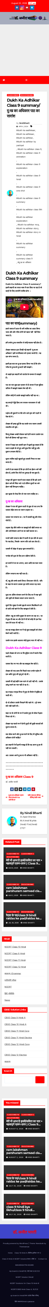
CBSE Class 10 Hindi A (15, 1024)
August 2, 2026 (16, 1157)
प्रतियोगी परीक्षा (10, 980)
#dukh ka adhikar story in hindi (28, 234)
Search (8, 1071)
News (7, 1000)
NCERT (8, 987)
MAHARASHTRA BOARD (24, 1265)
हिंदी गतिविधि (9, 993)
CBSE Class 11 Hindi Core (17, 1031)
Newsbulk (40, 1243)
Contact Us (42, 1259)
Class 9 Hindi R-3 (27, 854)
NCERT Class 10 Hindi (15, 947)
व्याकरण (7, 1061)
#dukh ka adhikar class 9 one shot (28, 189)
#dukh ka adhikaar (25, 134)
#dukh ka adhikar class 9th (29, 209)
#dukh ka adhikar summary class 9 (24, 257)
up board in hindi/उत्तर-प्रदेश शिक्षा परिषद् (24, 1295)
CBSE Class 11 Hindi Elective (18, 1037)
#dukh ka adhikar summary (24, 245)
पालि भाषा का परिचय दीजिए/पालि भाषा (34, 796)
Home (10, 1253)
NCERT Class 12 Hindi (15, 967)
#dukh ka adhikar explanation (24, 219)
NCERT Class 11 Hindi (15, 960)
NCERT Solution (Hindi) (24, 1277)
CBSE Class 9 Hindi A (15, 1017)
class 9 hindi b (13, 95)
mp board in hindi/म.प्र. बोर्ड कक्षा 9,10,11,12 (24, 1271)
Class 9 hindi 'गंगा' (13, 854)
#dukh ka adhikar (24, 138)
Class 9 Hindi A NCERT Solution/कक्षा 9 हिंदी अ (19, 1259)
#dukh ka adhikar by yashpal (26, 143)
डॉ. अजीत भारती (24, 18)
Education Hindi (27, 95)
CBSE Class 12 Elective (16, 1055)
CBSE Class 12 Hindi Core (17, 1044)
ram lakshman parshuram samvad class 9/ (24, 891)
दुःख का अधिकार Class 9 (19, 777)
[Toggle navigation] (26, 80)
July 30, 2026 (15, 1186)
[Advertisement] (24, 50)
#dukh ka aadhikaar (25, 130)
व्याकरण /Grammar (13, 973)
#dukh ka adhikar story (27, 228)
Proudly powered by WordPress (15, 1243)
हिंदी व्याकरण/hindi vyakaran (24, 1301)
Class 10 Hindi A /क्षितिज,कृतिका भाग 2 (28, 1253)
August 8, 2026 (16, 1129)
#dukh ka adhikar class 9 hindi (28, 177)
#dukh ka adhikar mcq (28, 224)
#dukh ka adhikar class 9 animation (28, 155)
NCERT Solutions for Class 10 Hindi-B (24, 1283)
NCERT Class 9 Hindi (15, 953)
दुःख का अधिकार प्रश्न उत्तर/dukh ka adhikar (16, 797)
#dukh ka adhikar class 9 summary (28, 200)
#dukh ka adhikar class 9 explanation (28, 166)
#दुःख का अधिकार (24, 262)
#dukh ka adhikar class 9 (29, 149)
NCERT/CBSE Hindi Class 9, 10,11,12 (24, 1289)
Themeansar (24, 1247)
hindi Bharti (24, 123)
